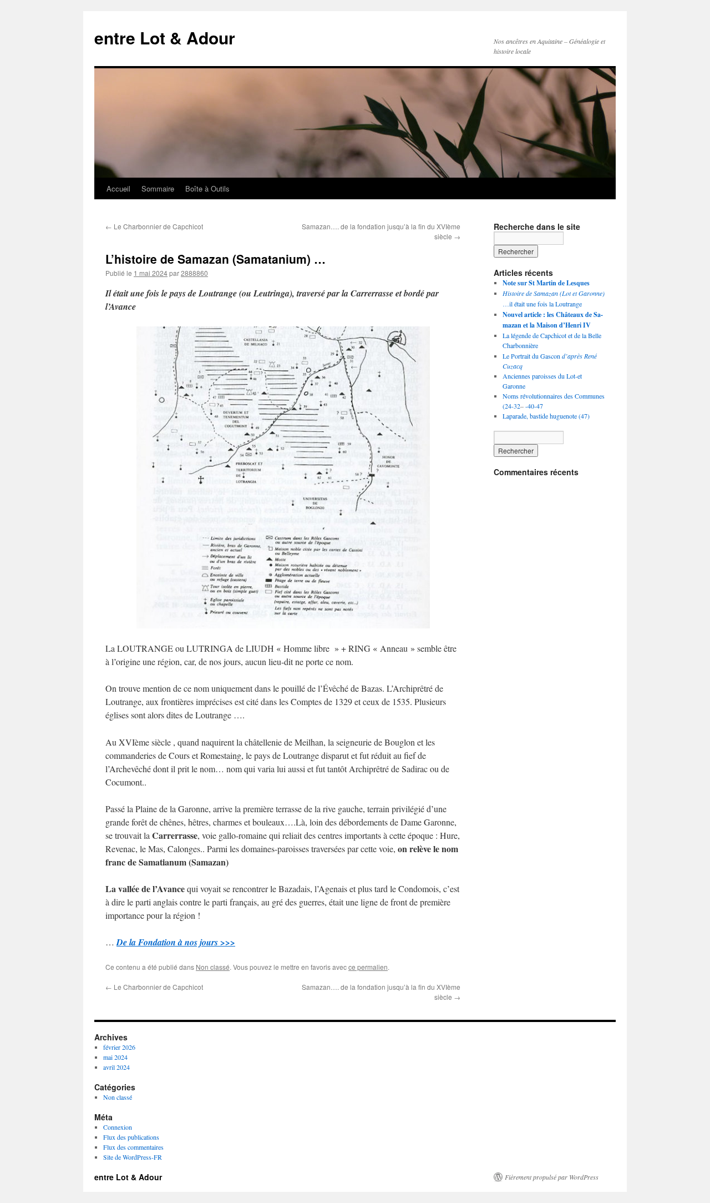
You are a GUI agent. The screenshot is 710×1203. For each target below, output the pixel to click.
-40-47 (534, 405)
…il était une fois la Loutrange (542, 303)
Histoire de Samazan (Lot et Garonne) (554, 293)
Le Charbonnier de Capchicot (154, 226)
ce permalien (368, 967)
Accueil (118, 188)
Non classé (213, 967)
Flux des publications (131, 1136)
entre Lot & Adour (164, 37)
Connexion (117, 1127)
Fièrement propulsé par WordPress (552, 1176)
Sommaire (157, 188)
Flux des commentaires (133, 1146)
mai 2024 (115, 1057)
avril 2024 (116, 1067)
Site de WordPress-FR (132, 1156)
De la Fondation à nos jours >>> (175, 942)
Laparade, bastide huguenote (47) (546, 415)
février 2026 (119, 1047)
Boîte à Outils (207, 188)
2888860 (194, 273)
